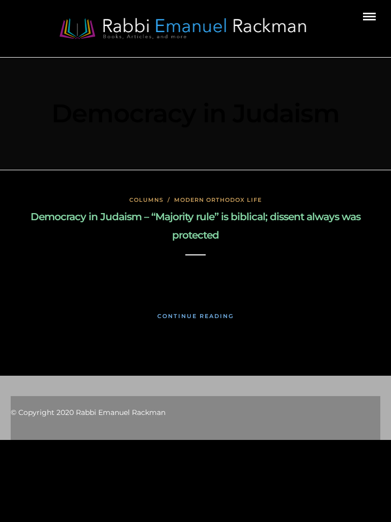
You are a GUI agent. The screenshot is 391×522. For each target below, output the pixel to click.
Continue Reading (195, 316)
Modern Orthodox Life (218, 199)
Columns (146, 199)
